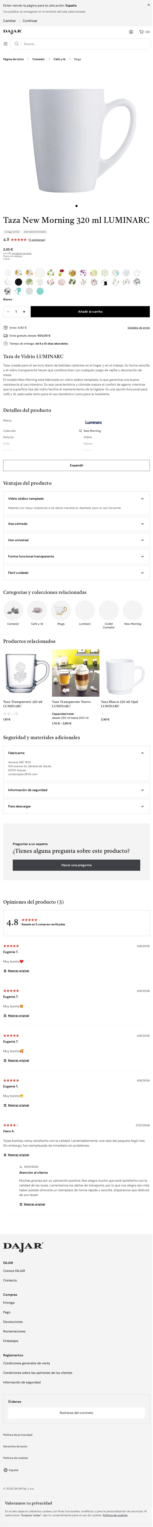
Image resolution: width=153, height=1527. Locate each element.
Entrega (9, 1303)
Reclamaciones (14, 1331)
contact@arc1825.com (22, 774)
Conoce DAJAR (14, 1271)
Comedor (38, 59)
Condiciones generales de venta (26, 1363)
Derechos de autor (15, 1446)
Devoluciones (13, 1322)
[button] (76, 498)
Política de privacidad (17, 1435)
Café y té (59, 59)
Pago (6, 1312)
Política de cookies (15, 1458)
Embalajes (10, 1341)
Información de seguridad (22, 1382)
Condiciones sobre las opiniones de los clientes (37, 1373)
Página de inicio (13, 59)
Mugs (77, 59)
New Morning (92, 431)
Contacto (10, 1280)
